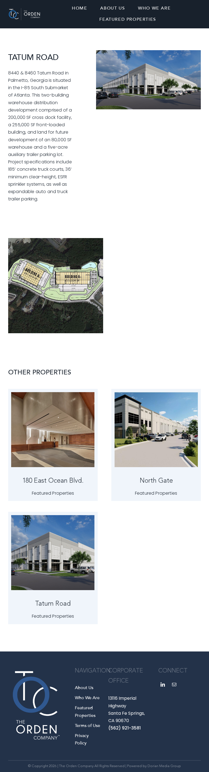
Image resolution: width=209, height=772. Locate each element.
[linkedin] (162, 684)
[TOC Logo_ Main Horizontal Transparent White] (24, 10)
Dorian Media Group (164, 766)
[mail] (174, 684)
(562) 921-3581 (124, 728)
